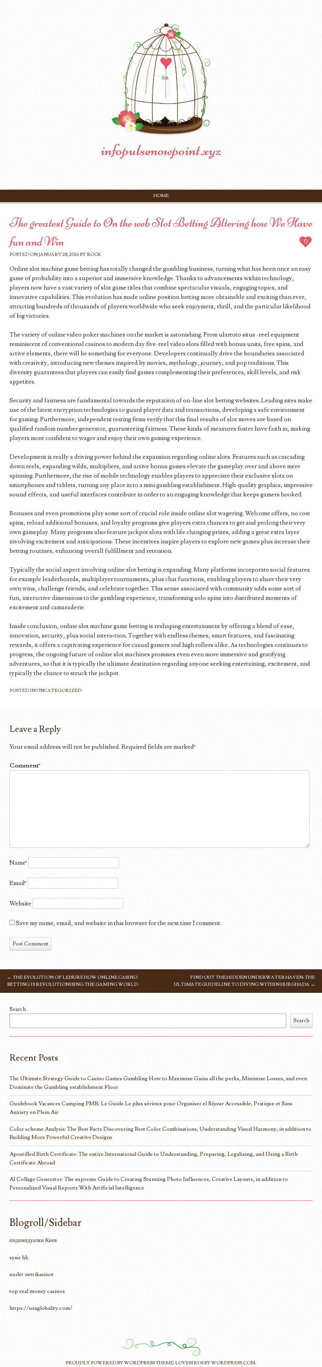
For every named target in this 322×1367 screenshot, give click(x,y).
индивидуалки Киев (33, 1240)
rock (94, 254)
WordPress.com (233, 1363)
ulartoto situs (237, 335)
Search (17, 1009)
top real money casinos (37, 1291)
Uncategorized (59, 690)
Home (161, 196)
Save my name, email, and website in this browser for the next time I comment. (118, 923)
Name (18, 863)
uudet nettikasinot (31, 1274)
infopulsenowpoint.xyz (161, 150)
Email (17, 883)
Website (20, 903)
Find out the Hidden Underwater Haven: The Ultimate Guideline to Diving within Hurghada (244, 980)
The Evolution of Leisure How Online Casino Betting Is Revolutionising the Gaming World (72, 980)
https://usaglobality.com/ (41, 1308)
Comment (24, 766)
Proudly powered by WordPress (110, 1363)
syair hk (18, 1257)
